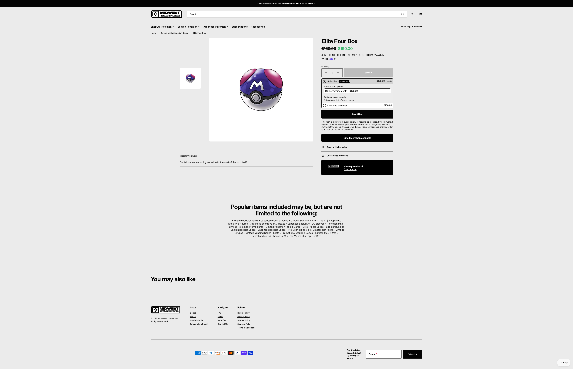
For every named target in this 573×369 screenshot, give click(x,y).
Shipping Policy (244, 324)
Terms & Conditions (246, 328)
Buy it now (357, 114)
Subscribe (412, 354)
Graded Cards (196, 320)
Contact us (350, 169)
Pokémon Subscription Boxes (174, 33)
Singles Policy (243, 320)
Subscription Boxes (199, 324)
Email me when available (357, 137)
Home (153, 33)
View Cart (222, 320)
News (220, 316)
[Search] (403, 14)
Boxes (193, 313)
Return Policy (243, 313)
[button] (412, 14)
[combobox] (297, 14)
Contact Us (223, 324)
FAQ (219, 313)
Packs (193, 316)
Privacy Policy (243, 316)
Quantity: (325, 66)
